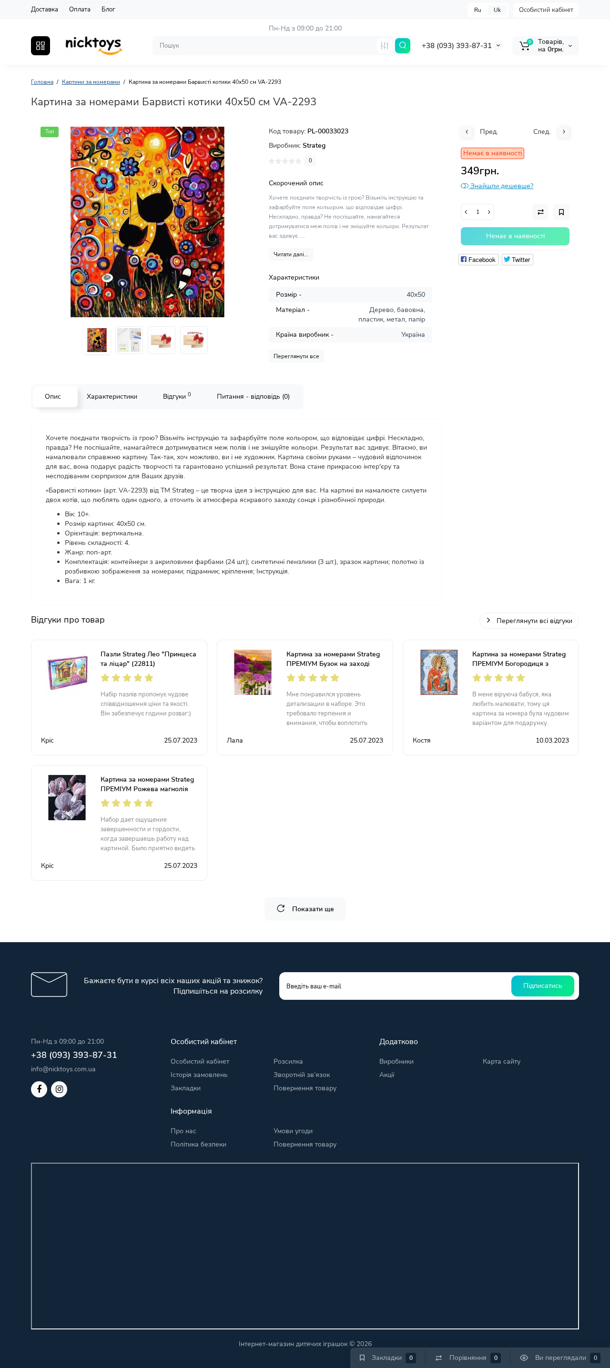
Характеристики (112, 396)
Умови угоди (293, 1131)
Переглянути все (296, 356)
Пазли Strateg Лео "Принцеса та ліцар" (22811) (148, 659)
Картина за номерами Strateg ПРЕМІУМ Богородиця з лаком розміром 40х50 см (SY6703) (519, 668)
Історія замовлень (199, 1074)
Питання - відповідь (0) (253, 396)
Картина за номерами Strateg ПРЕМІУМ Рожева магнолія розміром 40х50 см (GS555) (147, 789)
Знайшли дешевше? (500, 186)
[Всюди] (384, 45)
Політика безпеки (198, 1144)
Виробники (396, 1061)
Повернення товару (305, 1088)
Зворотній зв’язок (302, 1074)
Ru (477, 10)
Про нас (183, 1131)
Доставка (44, 9)
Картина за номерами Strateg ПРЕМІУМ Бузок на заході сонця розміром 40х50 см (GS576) (333, 668)
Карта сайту (501, 1061)
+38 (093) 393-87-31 (457, 45)
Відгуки (177, 396)
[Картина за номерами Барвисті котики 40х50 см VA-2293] (145, 222)
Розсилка (288, 1061)
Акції (386, 1074)
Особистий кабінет (546, 10)
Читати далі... (291, 254)
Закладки (186, 1088)
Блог (108, 9)
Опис (53, 396)
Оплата (80, 9)
